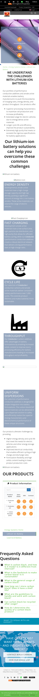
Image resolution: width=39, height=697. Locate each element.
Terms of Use (15, 695)
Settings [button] (32, 695)
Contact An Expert (19, 51)
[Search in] (32, 489)
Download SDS (19, 59)
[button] (6, 500)
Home (5, 67)
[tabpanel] (19, 502)
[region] (19, 42)
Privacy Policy (29, 670)
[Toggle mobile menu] (35, 13)
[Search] (29, 489)
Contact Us (7, 670)
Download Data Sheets (19, 43)
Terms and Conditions (17, 670)
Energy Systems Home (17, 67)
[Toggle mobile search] (32, 13)
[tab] (19, 483)
